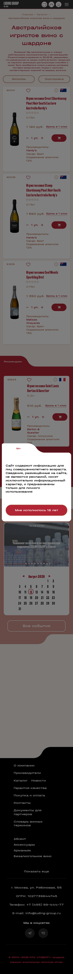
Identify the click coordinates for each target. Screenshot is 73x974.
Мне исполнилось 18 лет (36, 510)
